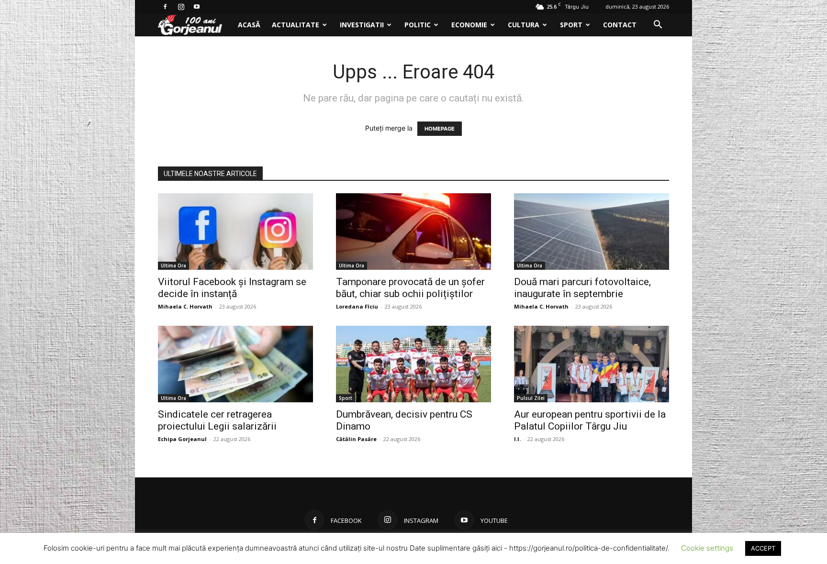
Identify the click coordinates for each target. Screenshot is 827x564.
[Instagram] (181, 6)
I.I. (517, 438)
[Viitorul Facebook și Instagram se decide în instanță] (235, 231)
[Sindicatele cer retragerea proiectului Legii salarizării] (235, 364)
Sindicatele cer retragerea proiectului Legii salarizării (217, 420)
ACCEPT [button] (763, 548)
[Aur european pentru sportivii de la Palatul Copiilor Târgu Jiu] (591, 364)
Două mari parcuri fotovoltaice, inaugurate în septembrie (582, 287)
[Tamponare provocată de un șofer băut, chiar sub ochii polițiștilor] (413, 231)
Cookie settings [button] (707, 548)
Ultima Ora (173, 265)
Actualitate (295, 24)
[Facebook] (165, 6)
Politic (417, 24)
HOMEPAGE (440, 128)
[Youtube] (197, 6)
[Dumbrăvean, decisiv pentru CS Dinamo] (413, 364)
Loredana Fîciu (357, 306)
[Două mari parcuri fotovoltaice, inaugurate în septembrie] (591, 231)
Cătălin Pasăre (356, 438)
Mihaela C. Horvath (185, 306)
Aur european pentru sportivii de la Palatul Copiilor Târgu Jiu (590, 420)
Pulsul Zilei (531, 398)
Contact (620, 24)
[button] (657, 25)
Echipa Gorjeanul (182, 438)
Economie (469, 24)
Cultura (523, 24)
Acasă (249, 24)
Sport (571, 24)
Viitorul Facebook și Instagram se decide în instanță (232, 287)
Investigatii (362, 24)
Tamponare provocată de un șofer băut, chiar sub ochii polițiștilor (410, 287)
